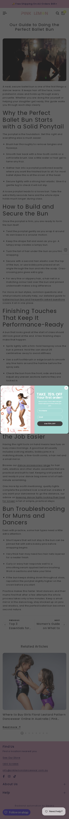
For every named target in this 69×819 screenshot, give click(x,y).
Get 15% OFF (49, 423)
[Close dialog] (66, 387)
